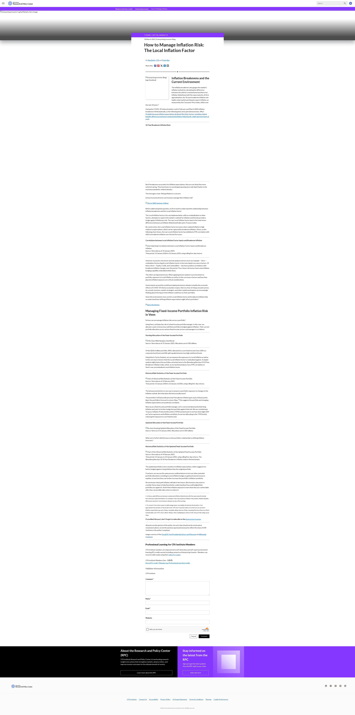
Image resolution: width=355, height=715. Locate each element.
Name (148, 599)
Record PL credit (152, 563)
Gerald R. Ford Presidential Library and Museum (179, 534)
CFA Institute (132, 699)
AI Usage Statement (180, 699)
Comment (149, 579)
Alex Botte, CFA (153, 60)
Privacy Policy (165, 699)
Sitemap (208, 699)
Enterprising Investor (142, 9)
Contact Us (143, 699)
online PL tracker (174, 555)
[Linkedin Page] (326, 686)
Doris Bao (166, 60)
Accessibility (153, 699)
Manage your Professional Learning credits (174, 563)
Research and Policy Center (124, 9)
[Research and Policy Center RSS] (345, 686)
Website (149, 618)
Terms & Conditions (196, 699)
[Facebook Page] (331, 686)
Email (147, 608)
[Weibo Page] (340, 686)
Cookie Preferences (221, 699)
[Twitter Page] (336, 686)
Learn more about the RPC (146, 673)
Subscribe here (195, 673)
